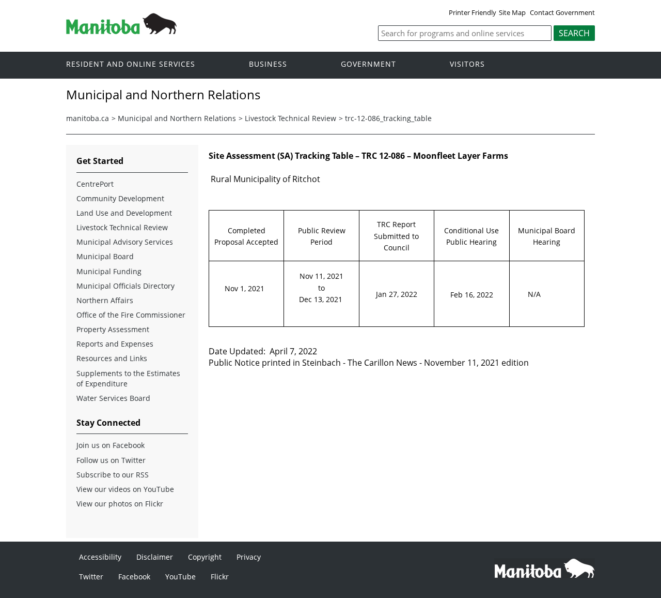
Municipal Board (105, 256)
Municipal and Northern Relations (177, 118)
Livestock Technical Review (290, 118)
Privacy (249, 557)
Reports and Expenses (114, 344)
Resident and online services (130, 64)
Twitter (91, 576)
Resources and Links (111, 358)
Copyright (205, 557)
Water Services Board (113, 398)
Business (268, 64)
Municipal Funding (108, 271)
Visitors (467, 64)
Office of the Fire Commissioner (130, 315)
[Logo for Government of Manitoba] (121, 31)
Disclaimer (154, 557)
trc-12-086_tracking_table (388, 118)
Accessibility (100, 557)
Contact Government (562, 12)
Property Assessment (112, 329)
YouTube (180, 576)
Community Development (120, 198)
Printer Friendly (472, 12)
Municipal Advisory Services (124, 242)
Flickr (220, 576)
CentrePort (95, 184)
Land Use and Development (124, 213)
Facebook (134, 576)
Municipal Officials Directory (125, 286)
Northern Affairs (104, 300)
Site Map (512, 12)
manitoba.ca (87, 118)
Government (368, 64)
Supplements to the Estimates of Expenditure (128, 378)
